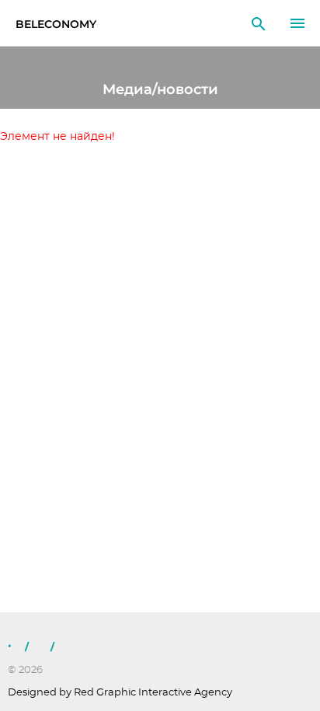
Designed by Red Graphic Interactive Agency (120, 693)
